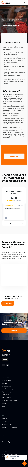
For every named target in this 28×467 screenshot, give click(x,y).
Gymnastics (5, 394)
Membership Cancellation (9, 427)
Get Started (14, 330)
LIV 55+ (4, 406)
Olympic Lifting (6, 391)
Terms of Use (5, 439)
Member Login (6, 430)
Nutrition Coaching (7, 389)
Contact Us (5, 421)
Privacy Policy (6, 442)
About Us (4, 418)
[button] (24, 2)
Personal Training (7, 380)
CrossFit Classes (6, 386)
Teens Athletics (6, 397)
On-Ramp (4, 383)
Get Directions (8, 303)
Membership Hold (7, 424)
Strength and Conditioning (9, 400)
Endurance (5, 403)
